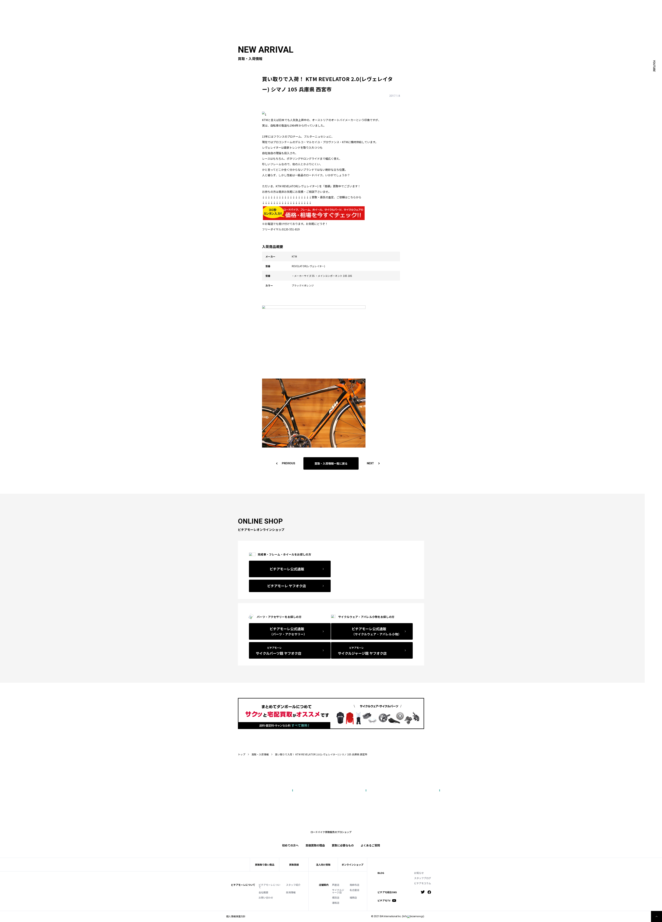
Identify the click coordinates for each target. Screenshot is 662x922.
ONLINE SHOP (552, 6)
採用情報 (291, 892)
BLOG (381, 873)
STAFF (521, 6)
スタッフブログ (422, 878)
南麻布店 (354, 885)
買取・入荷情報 (260, 754)
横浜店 (335, 897)
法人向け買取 (518, 11)
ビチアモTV (384, 900)
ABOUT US (507, 6)
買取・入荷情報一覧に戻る (331, 463)
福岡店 (353, 897)
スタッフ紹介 (293, 885)
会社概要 (263, 892)
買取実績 (502, 11)
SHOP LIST (535, 6)
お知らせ (419, 873)
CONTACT (569, 6)
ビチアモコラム (422, 883)
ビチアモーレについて (269, 886)
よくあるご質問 (565, 11)
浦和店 (335, 902)
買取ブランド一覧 (541, 11)
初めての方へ (485, 11)
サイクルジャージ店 (338, 891)
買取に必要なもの (343, 845)
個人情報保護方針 (235, 916)
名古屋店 (354, 890)
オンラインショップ (352, 864)
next (370, 463)
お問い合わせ (266, 897)
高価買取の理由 (315, 845)
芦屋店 (335, 885)
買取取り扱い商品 (264, 864)
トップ (241, 754)
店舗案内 (324, 885)
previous (288, 463)
